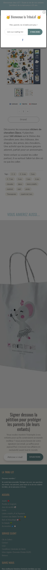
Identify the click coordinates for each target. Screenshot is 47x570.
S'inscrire (35, 32)
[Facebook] (22, 40)
